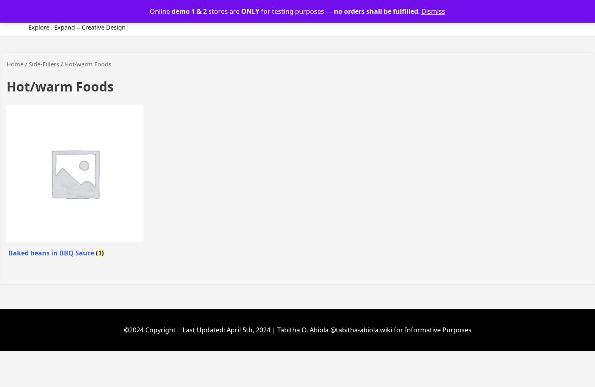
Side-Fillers (44, 64)
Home (14, 64)
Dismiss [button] (433, 11)
